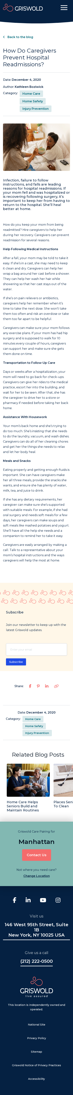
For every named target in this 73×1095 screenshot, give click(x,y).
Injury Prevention (35, 109)
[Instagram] (58, 900)
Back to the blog (20, 37)
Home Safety (32, 101)
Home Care (31, 93)
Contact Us (36, 855)
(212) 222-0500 (36, 961)
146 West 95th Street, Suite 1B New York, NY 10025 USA (36, 930)
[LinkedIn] (28, 900)
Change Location (36, 876)
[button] (64, 8)
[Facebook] (14, 900)
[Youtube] (43, 900)
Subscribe (16, 662)
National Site (36, 1024)
